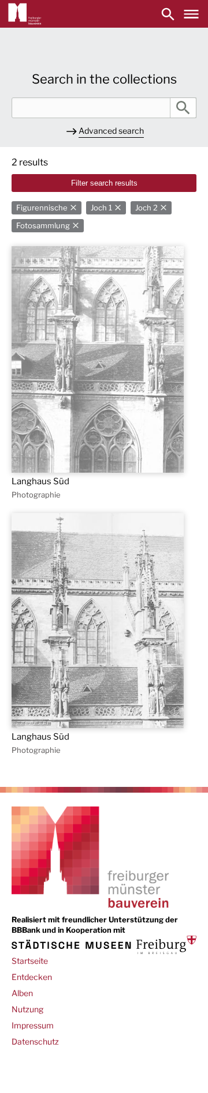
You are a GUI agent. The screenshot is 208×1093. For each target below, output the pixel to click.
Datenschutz (35, 1041)
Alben (22, 993)
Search (183, 107)
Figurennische (42, 207)
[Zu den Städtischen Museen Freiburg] (104, 945)
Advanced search (111, 130)
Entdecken (32, 977)
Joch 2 (146, 207)
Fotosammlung (43, 225)
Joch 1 (101, 207)
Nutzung (27, 1009)
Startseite (30, 961)
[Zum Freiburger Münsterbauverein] (25, 14)
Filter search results (104, 183)
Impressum (33, 1025)
